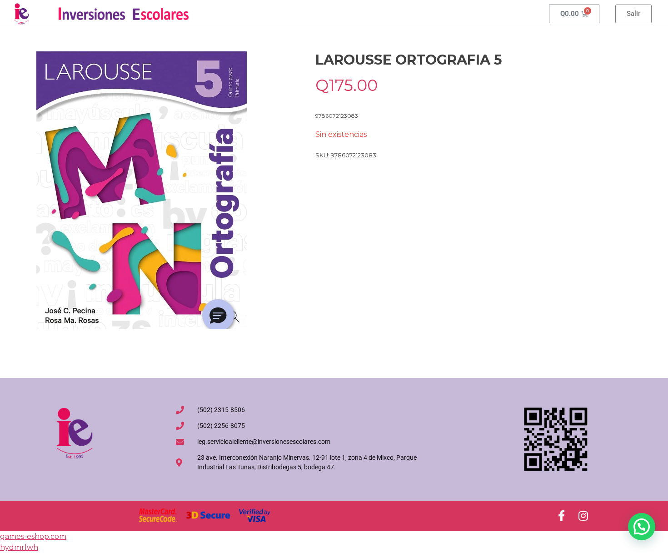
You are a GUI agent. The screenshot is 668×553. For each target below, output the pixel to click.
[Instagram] (583, 515)
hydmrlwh (19, 547)
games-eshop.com (33, 536)
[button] (641, 526)
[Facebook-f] (561, 515)
